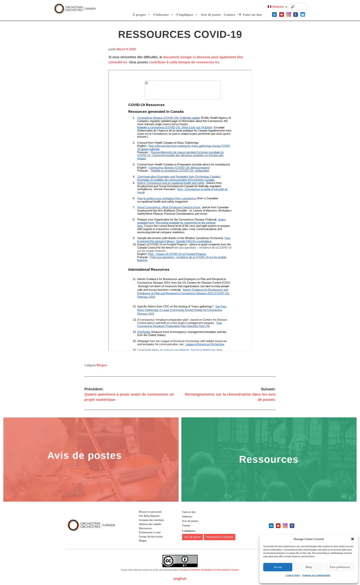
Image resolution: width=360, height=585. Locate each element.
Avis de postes (211, 14)
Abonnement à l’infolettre (219, 537)
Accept (278, 567)
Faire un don (189, 512)
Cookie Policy (293, 575)
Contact (229, 14)
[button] (352, 539)
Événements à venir (150, 532)
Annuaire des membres (151, 520)
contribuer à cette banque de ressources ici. (184, 62)
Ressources (145, 528)
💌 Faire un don (250, 14)
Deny (309, 567)
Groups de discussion (151, 536)
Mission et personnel (150, 511)
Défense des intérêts (150, 524)
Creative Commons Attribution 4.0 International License (209, 570)
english (180, 579)
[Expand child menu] (286, 7)
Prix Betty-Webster (149, 516)
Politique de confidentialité (316, 575)
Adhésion (187, 516)
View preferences (340, 567)
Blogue (102, 365)
